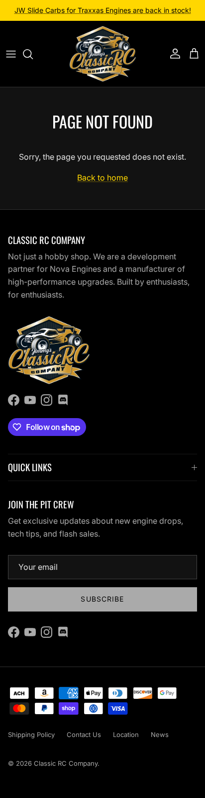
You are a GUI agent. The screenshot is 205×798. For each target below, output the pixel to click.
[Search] (33, 54)
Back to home (102, 178)
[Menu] (11, 54)
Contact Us (84, 734)
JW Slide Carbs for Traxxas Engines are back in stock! (102, 10)
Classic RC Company (66, 763)
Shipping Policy (31, 734)
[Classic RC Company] (102, 54)
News (160, 734)
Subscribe (102, 599)
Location (126, 734)
